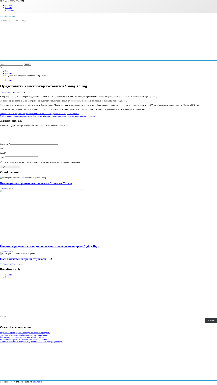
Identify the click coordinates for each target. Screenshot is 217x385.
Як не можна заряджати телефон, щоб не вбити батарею (24, 339)
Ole (1, 188)
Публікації (9, 10)
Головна (8, 5)
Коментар (5, 144)
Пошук (3, 316)
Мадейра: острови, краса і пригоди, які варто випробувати (25, 333)
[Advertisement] (108, 41)
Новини (8, 8)
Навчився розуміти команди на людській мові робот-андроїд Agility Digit (49, 246)
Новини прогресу (7, 16)
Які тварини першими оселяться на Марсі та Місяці (36, 183)
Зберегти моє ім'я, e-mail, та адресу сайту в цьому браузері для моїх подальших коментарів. (42, 162)
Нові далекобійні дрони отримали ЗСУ (26, 259)
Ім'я (2, 148)
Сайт (2, 158)
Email (3, 153)
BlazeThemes (36, 382)
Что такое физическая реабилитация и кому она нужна (23, 335)
